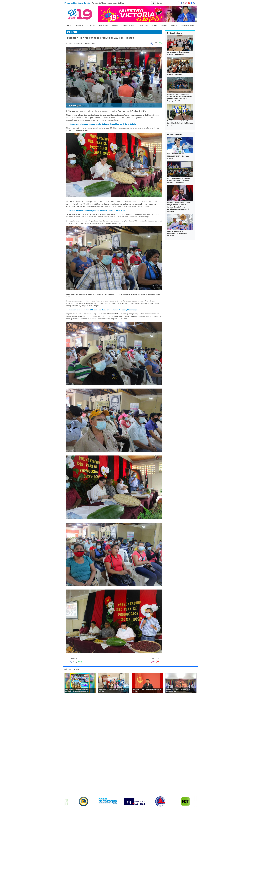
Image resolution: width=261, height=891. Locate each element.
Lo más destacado (174, 135)
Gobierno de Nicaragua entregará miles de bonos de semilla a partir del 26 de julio (102, 124)
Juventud (173, 26)
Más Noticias (71, 669)
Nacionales (79, 26)
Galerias (164, 26)
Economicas (103, 26)
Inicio (69, 26)
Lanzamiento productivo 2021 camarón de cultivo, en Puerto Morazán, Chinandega (103, 310)
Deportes (115, 26)
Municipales (91, 26)
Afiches (154, 26)
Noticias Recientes (174, 33)
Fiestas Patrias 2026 (187, 26)
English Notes (143, 26)
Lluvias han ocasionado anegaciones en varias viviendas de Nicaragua (98, 210)
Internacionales (128, 26)
